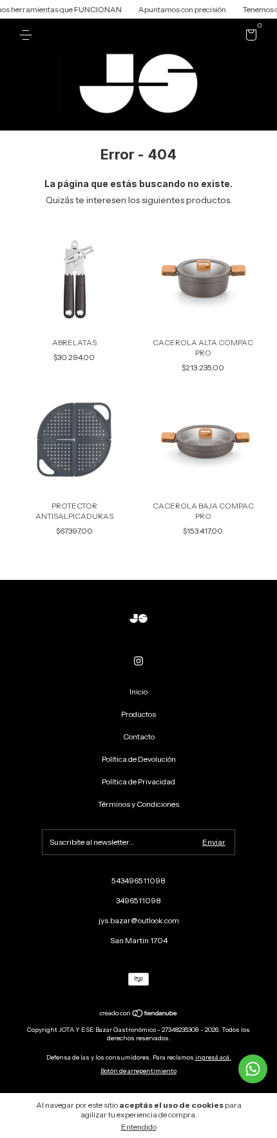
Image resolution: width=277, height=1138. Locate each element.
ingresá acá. (213, 1057)
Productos (138, 714)
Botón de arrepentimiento (138, 1071)
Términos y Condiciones (138, 804)
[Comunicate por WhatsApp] (252, 1068)
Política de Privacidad (138, 781)
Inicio (138, 691)
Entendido (139, 1127)
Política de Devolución (139, 759)
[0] (249, 37)
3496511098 (138, 900)
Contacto (139, 736)
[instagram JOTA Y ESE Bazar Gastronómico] (138, 661)
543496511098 (138, 880)
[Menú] (28, 35)
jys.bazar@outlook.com (139, 920)
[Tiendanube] (139, 1014)
